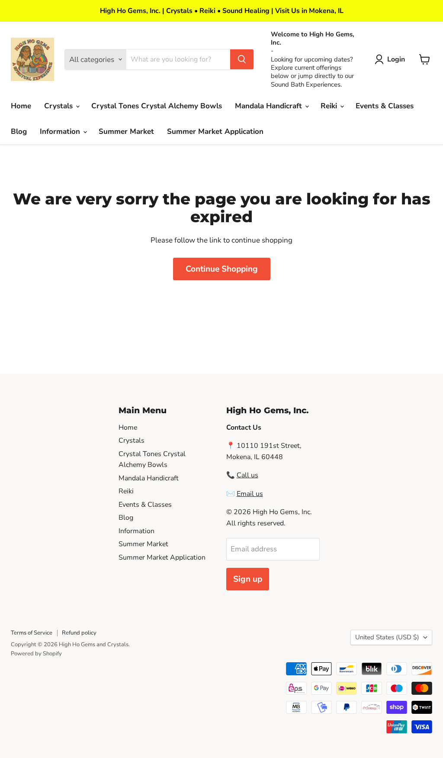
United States (387, 637)
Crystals (59, 106)
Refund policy (79, 633)
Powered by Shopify (36, 654)
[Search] (242, 59)
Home (21, 106)
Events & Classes (385, 106)
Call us (247, 475)
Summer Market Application (215, 131)
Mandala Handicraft (269, 106)
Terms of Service (31, 633)
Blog (19, 131)
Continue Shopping (222, 269)
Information (61, 131)
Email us (250, 494)
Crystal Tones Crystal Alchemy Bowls (156, 106)
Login (396, 59)
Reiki (330, 106)
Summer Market (126, 131)
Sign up (247, 579)
